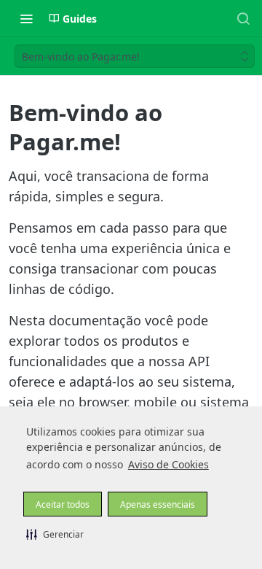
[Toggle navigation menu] (26, 18)
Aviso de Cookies (168, 464)
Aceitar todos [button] (63, 504)
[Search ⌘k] (243, 18)
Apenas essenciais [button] (157, 504)
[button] (55, 534)
